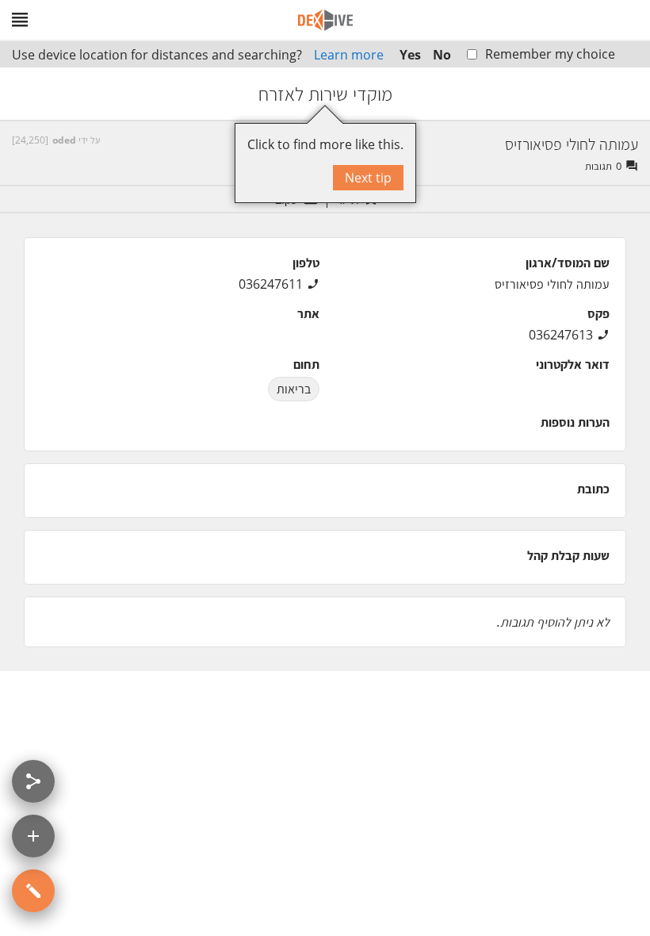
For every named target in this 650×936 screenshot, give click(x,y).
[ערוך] (33, 890)
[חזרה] (624, 93)
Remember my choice (550, 54)
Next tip (368, 177)
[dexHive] (325, 20)
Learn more (349, 54)
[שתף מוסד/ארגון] (33, 781)
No (442, 54)
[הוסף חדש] (33, 836)
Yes (410, 54)
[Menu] (20, 20)
